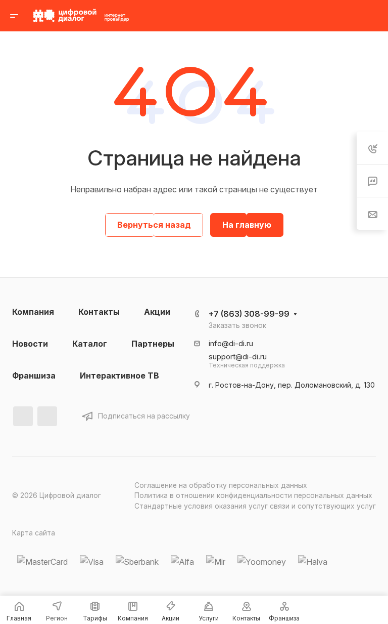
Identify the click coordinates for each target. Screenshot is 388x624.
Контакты (99, 312)
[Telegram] (47, 416)
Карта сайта (33, 533)
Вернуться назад (154, 225)
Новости (30, 344)
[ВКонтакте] (23, 416)
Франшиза (34, 375)
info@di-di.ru (231, 343)
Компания (33, 312)
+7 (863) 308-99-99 (249, 314)
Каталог (89, 344)
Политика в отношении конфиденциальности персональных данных (253, 495)
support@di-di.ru (238, 356)
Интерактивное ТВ (119, 375)
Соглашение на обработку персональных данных (220, 485)
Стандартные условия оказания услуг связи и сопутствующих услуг (255, 506)
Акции (157, 312)
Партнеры (152, 344)
